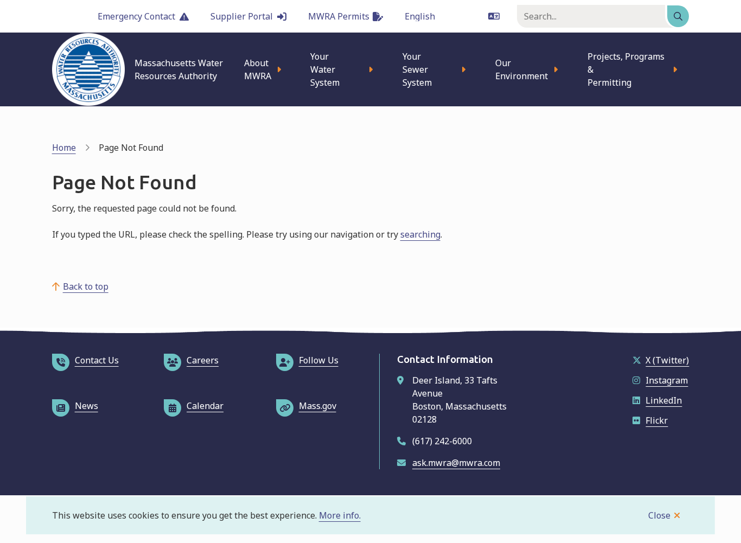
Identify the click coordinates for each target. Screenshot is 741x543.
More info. (340, 515)
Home (64, 148)
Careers (203, 360)
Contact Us (97, 360)
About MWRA (257, 69)
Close (659, 515)
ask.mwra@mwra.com (456, 463)
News (86, 406)
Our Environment (521, 69)
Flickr (657, 420)
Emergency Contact (136, 16)
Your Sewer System (417, 69)
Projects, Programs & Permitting (626, 69)
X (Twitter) (667, 360)
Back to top (85, 286)
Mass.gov (317, 406)
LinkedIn (664, 400)
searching (420, 234)
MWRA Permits (338, 16)
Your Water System (325, 69)
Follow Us (318, 360)
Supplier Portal (241, 16)
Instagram (667, 380)
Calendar (205, 406)
